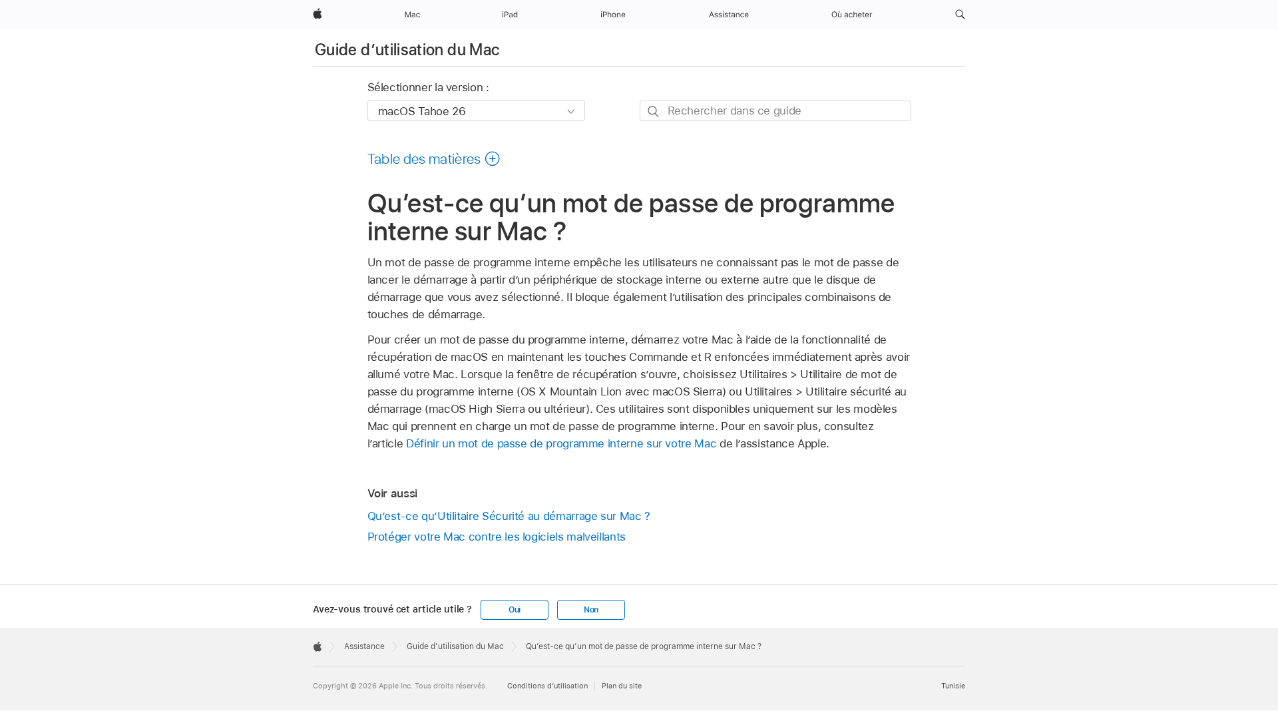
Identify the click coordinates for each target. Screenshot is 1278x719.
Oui (515, 609)
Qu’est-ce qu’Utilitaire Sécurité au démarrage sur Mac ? (508, 516)
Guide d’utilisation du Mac (407, 49)
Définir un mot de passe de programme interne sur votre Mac (561, 443)
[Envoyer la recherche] (654, 112)
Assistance (364, 646)
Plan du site (622, 685)
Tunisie (953, 685)
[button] (960, 14)
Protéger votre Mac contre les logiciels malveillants (496, 536)
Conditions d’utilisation (547, 685)
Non (591, 609)
